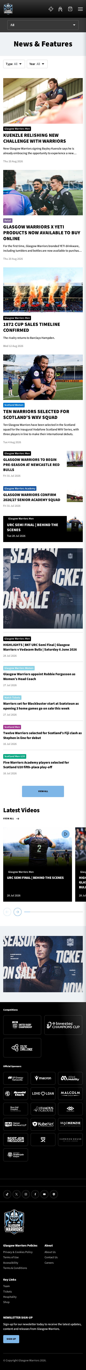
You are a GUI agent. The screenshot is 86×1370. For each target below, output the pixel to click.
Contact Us (51, 1257)
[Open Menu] (80, 8)
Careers (49, 1263)
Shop (6, 1302)
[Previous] (7, 912)
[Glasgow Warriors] (8, 9)
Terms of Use (11, 1257)
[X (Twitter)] (17, 1194)
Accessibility (10, 1263)
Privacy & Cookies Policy (18, 1252)
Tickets (7, 1292)
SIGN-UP (11, 1339)
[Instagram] (26, 1194)
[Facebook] (35, 1194)
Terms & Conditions (15, 1268)
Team (6, 1286)
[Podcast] (54, 1194)
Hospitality (10, 1297)
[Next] (18, 912)
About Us (50, 1252)
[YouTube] (44, 1194)
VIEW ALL (43, 791)
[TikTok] (7, 1194)
